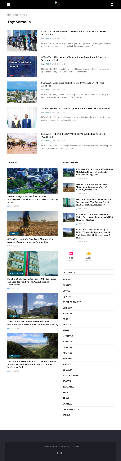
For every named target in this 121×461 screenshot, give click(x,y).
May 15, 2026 (14, 206)
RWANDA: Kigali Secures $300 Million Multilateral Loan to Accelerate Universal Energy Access (32, 199)
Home (10, 15)
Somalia (23, 15)
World (66, 415)
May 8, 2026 (55, 64)
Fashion (67, 313)
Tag (16, 15)
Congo (66, 290)
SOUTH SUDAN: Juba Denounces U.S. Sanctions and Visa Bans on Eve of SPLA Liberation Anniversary (31, 282)
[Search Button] (112, 4)
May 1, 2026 (55, 141)
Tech (65, 392)
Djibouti (67, 296)
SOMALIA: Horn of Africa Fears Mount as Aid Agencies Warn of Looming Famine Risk (30, 240)
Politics (67, 352)
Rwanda (14, 191)
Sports (67, 381)
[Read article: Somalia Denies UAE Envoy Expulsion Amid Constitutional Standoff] (22, 117)
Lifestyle (68, 336)
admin (46, 38)
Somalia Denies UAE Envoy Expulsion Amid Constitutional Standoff (76, 108)
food (65, 319)
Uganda (67, 403)
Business (67, 285)
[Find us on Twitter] (61, 453)
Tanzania (14, 356)
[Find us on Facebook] (57, 453)
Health (67, 324)
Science (67, 364)
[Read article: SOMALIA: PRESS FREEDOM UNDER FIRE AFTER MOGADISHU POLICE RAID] (22, 40)
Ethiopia (14, 316)
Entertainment (72, 302)
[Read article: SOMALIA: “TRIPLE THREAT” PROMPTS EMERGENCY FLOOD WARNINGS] (22, 143)
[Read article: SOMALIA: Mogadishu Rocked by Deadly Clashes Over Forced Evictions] (22, 92)
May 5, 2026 (55, 112)
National (68, 341)
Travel (67, 398)
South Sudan (16, 273)
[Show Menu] (8, 4)
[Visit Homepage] (60, 4)
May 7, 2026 (55, 90)
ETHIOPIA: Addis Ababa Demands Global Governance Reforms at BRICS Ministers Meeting (32, 323)
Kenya (66, 330)
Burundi (67, 279)
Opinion (67, 347)
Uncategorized (71, 409)
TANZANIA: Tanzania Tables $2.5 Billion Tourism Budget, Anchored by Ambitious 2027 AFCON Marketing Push (32, 364)
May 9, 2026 (55, 38)
